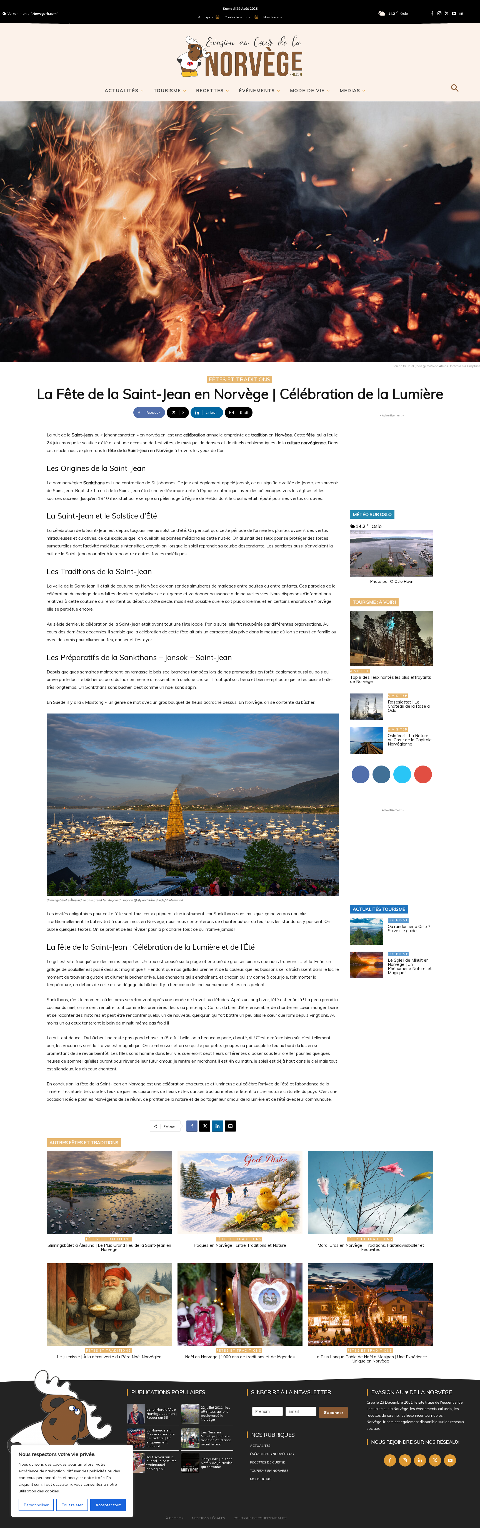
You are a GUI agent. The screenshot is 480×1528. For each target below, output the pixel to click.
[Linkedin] (461, 13)
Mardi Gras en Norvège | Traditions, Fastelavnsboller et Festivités (371, 1247)
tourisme (398, 920)
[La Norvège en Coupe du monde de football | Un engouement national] (136, 1438)
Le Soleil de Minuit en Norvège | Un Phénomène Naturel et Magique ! (410, 966)
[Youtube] (454, 13)
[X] (204, 1126)
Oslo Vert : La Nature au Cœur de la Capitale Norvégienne (410, 740)
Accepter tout (108, 1504)
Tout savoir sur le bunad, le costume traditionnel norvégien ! (161, 1463)
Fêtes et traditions (239, 379)
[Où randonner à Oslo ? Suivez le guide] (366, 931)
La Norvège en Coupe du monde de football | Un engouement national (160, 1438)
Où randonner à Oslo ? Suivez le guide (409, 928)
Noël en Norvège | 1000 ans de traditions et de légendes (240, 1356)
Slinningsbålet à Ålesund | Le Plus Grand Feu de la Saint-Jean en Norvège (109, 1247)
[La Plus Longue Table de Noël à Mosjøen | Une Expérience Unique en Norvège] (370, 1304)
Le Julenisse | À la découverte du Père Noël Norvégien (109, 1356)
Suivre (381, 768)
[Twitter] (446, 13)
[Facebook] (432, 13)
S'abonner (423, 768)
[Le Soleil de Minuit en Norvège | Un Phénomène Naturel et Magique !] (366, 965)
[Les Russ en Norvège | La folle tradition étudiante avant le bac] (190, 1438)
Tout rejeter (72, 1504)
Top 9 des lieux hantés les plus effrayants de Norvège (390, 679)
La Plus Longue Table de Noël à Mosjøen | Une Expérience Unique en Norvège (370, 1359)
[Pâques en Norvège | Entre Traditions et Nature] (240, 1192)
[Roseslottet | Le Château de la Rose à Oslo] (366, 706)
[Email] (230, 1126)
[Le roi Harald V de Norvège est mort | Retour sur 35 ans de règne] (136, 1414)
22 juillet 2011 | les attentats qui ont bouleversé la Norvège (215, 1413)
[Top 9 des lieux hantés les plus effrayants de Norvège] (391, 638)
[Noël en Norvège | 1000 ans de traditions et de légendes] (240, 1304)
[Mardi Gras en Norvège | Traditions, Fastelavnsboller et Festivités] (370, 1192)
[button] (454, 87)
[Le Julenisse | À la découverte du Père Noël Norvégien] (109, 1304)
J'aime (360, 768)
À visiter (360, 671)
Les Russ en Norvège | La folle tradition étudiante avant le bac (216, 1438)
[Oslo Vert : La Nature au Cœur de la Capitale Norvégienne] (366, 740)
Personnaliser (36, 1504)
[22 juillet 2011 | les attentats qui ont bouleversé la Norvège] (190, 1414)
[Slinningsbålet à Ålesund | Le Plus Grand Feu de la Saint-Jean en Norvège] (109, 1192)
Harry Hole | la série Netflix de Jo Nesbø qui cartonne (217, 1463)
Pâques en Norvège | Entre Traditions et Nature (240, 1245)
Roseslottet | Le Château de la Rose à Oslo (409, 706)
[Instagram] (439, 13)
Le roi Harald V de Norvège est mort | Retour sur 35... (161, 1413)
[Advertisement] (391, 453)
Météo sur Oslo (372, 514)
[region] (72, 1481)
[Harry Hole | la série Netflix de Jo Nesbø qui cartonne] (190, 1463)
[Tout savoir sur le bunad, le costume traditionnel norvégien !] (136, 1463)
